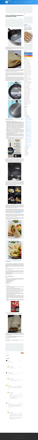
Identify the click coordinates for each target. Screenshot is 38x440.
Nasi (27, 85)
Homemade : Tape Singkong (28, 136)
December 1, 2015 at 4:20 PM (20, 385)
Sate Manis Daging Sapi (27, 141)
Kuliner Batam (25, 79)
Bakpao (28, 61)
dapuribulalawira (10, 372)
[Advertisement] (19, 9)
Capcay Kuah (26, 143)
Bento (27, 62)
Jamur (25, 75)
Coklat (25, 68)
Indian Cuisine (25, 74)
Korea (29, 77)
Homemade (11, 18)
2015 (25, 114)
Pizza (24, 91)
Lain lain (29, 81)
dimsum (25, 70)
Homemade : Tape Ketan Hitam (28, 126)
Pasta (24, 89)
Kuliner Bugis (30, 79)
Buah (28, 64)
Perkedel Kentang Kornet (27, 138)
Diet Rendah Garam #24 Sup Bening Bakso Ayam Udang (28, 135)
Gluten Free (25, 72)
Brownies (25, 64)
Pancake (29, 88)
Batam (25, 62)
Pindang (25, 90)
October (26, 146)
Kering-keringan (26, 76)
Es (30, 70)
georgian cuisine (28, 71)
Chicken (30, 67)
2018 (25, 111)
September (26, 147)
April (25, 151)
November (26, 116)
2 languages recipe (26, 59)
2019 (25, 110)
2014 (25, 155)
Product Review (17, 18)
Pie (30, 89)
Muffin (24, 85)
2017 (25, 112)
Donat (28, 70)
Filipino (25, 71)
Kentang (28, 75)
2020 (25, 109)
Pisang (28, 90)
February (26, 153)
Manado (30, 82)
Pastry (27, 89)
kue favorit (25, 78)
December (26, 115)
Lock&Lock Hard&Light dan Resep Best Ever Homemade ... (28, 130)
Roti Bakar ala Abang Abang (28, 144)
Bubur (24, 65)
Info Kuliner (30, 74)
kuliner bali (29, 78)
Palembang (25, 88)
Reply (8, 363)
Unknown (9, 385)
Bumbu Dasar (28, 65)
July (25, 149)
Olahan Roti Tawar (26, 87)
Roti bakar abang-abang (26, 93)
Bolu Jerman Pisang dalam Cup (28, 131)
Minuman (28, 84)
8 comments (21, 18)
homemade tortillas (18, 210)
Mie (24, 84)
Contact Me (28, 68)
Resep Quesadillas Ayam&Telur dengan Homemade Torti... (28, 129)
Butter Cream (25, 66)
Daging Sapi (25, 69)
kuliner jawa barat (26, 80)
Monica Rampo (11, 392)
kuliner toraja (25, 81)
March (26, 152)
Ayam (24, 61)
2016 (25, 113)
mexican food (14, 18)
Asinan (27, 60)
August (26, 148)
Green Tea (29, 72)
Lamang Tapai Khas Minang (28, 125)
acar (30, 59)
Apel (24, 60)
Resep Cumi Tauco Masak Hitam (28, 142)
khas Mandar (25, 77)
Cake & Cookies (25, 67)
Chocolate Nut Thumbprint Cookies (27, 26)
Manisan (25, 83)
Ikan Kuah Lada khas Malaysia (28, 118)
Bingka (25, 63)
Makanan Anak (25, 82)
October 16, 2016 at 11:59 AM (20, 412)
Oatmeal (29, 86)
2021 (25, 108)
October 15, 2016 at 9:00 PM (20, 403)
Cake (28, 66)
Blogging (28, 63)
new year (25, 86)
